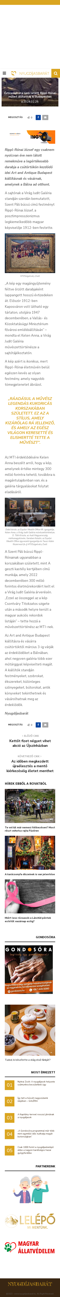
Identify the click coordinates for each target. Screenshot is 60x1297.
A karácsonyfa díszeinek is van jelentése (30, 874)
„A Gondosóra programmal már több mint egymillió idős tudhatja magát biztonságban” (36, 1133)
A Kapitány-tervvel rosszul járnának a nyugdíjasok (36, 1116)
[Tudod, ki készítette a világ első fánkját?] (30, 1030)
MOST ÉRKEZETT (43, 1072)
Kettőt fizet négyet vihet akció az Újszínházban (30, 743)
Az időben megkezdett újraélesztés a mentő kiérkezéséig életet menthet (30, 766)
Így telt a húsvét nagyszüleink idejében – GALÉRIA (33, 1100)
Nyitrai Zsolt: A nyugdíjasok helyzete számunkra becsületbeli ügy (36, 1083)
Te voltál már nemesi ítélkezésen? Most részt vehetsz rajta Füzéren (30, 829)
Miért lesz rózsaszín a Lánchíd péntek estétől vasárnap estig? (28, 919)
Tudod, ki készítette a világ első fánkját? (28, 1060)
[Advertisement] (30, 36)
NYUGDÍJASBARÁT (30, 1284)
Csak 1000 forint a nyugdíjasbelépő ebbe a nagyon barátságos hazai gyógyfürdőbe (36, 1150)
